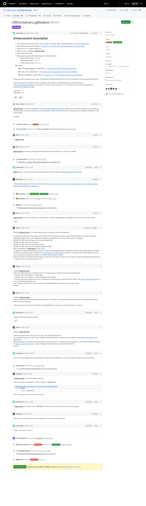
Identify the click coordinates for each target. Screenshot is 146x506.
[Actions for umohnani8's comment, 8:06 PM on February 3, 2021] (100, 167)
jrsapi (17, 228)
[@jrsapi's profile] (14, 228)
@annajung (32, 248)
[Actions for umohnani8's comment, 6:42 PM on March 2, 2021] (100, 312)
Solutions (22, 4)
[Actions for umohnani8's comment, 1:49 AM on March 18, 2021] (100, 353)
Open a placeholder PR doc (90, 279)
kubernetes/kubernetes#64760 (71, 172)
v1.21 (38, 198)
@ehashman (19, 139)
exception (79, 238)
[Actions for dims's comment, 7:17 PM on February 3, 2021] (100, 135)
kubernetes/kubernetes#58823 (24, 85)
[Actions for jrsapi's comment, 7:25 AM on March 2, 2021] (100, 292)
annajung (19, 374)
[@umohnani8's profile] (14, 33)
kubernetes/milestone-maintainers (54, 108)
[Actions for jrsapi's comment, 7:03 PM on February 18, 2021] (100, 266)
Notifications (112, 10)
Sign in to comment (74, 467)
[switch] (16, 97)
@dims (16, 172)
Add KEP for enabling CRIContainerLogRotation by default (63, 46)
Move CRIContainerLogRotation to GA (59, 72)
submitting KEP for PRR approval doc (55, 252)
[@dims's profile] (14, 135)
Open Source (47, 4)
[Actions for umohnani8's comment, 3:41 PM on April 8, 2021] (100, 425)
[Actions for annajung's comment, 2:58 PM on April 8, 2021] (100, 413)
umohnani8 (19, 33)
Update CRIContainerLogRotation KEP (61, 68)
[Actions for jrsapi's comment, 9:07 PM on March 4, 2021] (100, 327)
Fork (125, 10)
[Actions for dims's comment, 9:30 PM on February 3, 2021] (100, 213)
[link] (21, 124)
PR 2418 (41, 248)
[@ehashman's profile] (14, 179)
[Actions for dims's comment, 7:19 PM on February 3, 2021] (100, 146)
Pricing (70, 4)
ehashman (19, 179)
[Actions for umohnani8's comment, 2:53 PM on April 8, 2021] (100, 401)
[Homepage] (4, 3)
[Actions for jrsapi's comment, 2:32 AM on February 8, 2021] (100, 227)
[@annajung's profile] (14, 374)
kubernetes (11, 10)
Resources (34, 4)
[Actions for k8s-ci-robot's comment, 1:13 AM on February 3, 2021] (100, 104)
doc (40, 48)
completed (39, 438)
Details (17, 116)
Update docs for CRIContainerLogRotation (63, 75)
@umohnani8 (39, 51)
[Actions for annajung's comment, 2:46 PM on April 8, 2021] (100, 373)
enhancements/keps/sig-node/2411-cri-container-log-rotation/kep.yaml (36, 386)
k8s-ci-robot (20, 104)
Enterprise (60, 4)
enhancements (25, 10)
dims (17, 135)
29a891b (22, 388)
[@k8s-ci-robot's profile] (14, 104)
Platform (12, 4)
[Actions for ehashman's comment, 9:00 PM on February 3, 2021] (100, 179)
